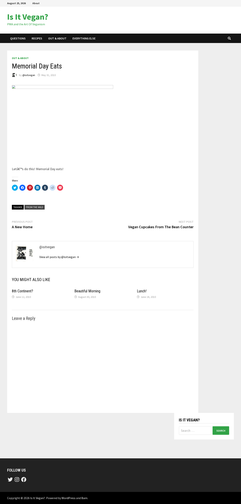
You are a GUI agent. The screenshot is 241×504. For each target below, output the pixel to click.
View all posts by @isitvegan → (59, 257)
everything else (83, 38)
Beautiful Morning (87, 291)
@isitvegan (28, 75)
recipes (37, 38)
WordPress (69, 498)
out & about (57, 38)
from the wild (34, 207)
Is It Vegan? (27, 17)
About (36, 3)
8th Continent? (22, 291)
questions (18, 38)
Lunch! (141, 291)
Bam (84, 498)
